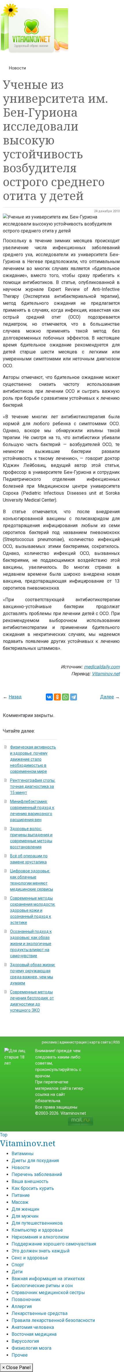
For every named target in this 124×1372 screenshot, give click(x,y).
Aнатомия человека (33, 1327)
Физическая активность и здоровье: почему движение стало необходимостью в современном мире (33, 759)
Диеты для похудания (35, 1160)
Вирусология (25, 1341)
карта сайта (100, 1042)
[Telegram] (73, 697)
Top (3, 1135)
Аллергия (22, 1306)
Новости (17, 68)
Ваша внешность (30, 1181)
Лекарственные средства (39, 1313)
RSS (116, 1042)
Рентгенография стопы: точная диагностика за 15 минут (32, 786)
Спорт (18, 1265)
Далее (107, 697)
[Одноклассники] (57, 697)
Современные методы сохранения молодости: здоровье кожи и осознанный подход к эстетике (32, 910)
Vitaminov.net (27, 1143)
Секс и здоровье (30, 1258)
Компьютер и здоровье (37, 1230)
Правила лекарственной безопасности (53, 1320)
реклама (49, 1042)
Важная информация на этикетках (48, 1278)
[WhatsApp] (65, 697)
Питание (21, 1195)
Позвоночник (26, 1299)
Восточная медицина (34, 1334)
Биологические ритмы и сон (42, 1285)
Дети (17, 1271)
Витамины (23, 1153)
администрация (73, 1042)
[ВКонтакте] (49, 697)
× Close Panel (16, 1367)
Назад (15, 697)
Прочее (20, 1355)
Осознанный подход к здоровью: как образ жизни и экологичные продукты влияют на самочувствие (31, 943)
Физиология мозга (31, 1348)
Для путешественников (37, 1223)
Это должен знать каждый (40, 1251)
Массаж (20, 1202)
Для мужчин (25, 1216)
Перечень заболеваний (37, 1174)
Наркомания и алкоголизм (40, 1237)
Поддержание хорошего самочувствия (54, 1244)
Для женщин (25, 1209)
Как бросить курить (33, 1188)
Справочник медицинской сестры (48, 1292)
